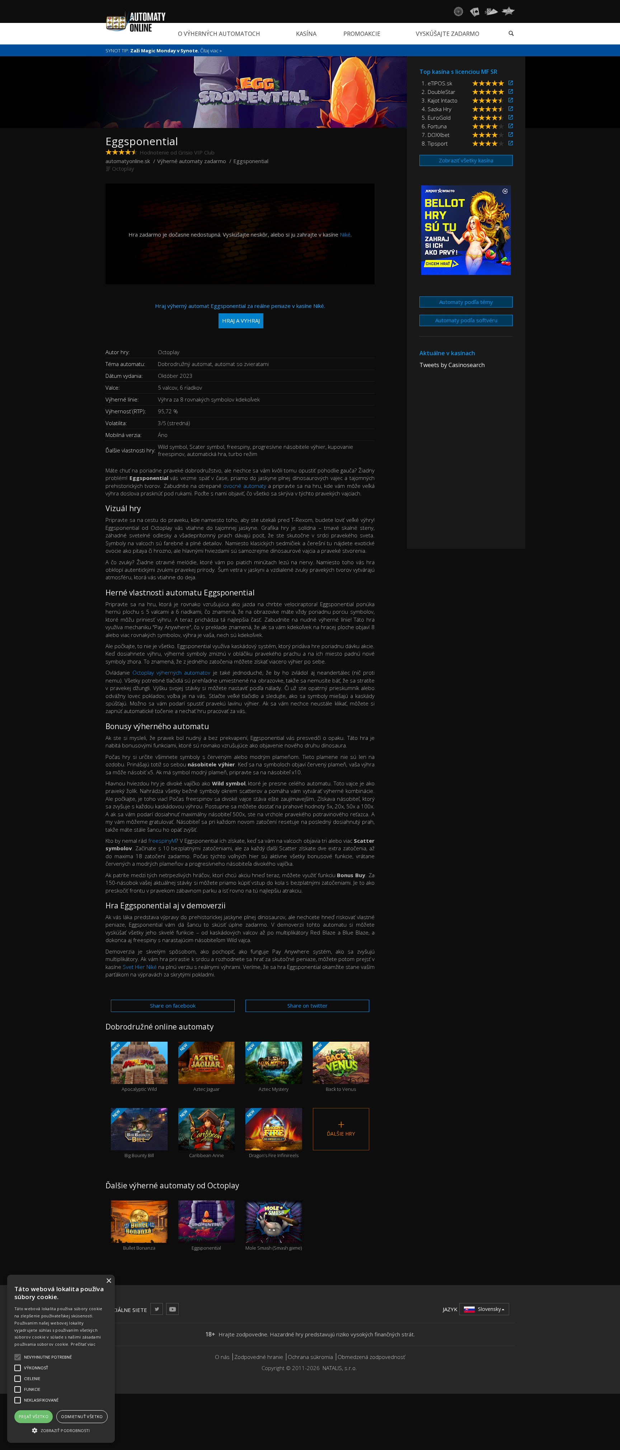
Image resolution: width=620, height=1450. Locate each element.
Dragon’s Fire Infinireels (272, 1134)
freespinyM (162, 840)
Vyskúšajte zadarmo (447, 34)
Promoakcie (361, 34)
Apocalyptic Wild (134, 1067)
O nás (222, 1356)
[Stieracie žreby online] (508, 11)
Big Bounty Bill (132, 1134)
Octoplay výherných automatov (171, 672)
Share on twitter (307, 1005)
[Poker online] (491, 11)
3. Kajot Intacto (439, 100)
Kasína (306, 34)
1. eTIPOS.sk (437, 83)
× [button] (108, 1281)
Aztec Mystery (267, 1067)
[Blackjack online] (475, 11)
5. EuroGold (436, 117)
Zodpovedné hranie (258, 1356)
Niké (345, 234)
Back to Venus (334, 1067)
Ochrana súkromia (310, 1356)
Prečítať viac (83, 1344)
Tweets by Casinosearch (452, 365)
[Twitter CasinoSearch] (156, 1309)
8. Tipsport (435, 143)
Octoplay (123, 168)
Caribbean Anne (201, 1134)
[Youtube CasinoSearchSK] (172, 1309)
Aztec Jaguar (198, 1067)
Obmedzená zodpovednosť (371, 1356)
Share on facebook (173, 1005)
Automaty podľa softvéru (466, 320)
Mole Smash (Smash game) (273, 1235)
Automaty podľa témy (466, 301)
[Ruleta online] (458, 11)
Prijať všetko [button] (33, 1416)
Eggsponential (206, 1235)
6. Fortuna (434, 126)
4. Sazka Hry (436, 109)
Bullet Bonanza (139, 1235)
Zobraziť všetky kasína (466, 160)
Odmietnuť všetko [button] (82, 1416)
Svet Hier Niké (140, 966)
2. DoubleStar (438, 92)
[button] (61, 1430)
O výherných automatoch (219, 34)
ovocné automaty (244, 485)
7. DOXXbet (436, 135)
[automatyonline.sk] (135, 21)
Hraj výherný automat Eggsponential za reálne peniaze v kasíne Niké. (240, 313)
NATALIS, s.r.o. (340, 1367)
